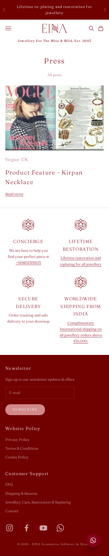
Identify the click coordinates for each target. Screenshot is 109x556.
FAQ (9, 484)
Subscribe (25, 409)
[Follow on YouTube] (43, 528)
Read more (14, 194)
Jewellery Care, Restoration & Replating (38, 502)
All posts (54, 74)
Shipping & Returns (21, 493)
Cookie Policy (17, 457)
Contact (12, 511)
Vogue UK (16, 159)
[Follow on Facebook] (26, 528)
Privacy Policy (17, 439)
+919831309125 (28, 262)
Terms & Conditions (21, 448)
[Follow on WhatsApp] (60, 528)
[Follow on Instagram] (9, 528)
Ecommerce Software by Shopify (67, 544)
